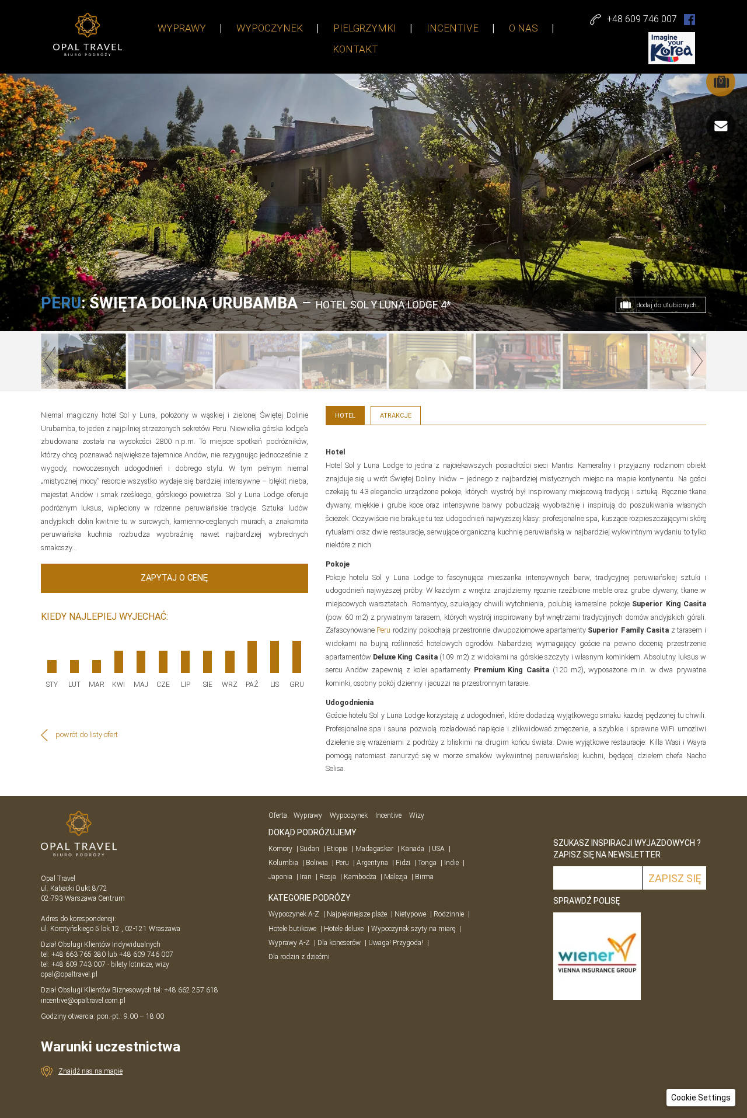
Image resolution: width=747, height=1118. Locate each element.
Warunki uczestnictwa (110, 1047)
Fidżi (403, 863)
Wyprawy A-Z (289, 943)
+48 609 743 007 (78, 964)
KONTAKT (355, 49)
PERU (61, 303)
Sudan (309, 849)
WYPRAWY (182, 28)
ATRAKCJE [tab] (395, 415)
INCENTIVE (453, 28)
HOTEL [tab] (345, 415)
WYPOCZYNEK (269, 28)
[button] (700, 1097)
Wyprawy (308, 815)
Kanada (412, 849)
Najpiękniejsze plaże (357, 914)
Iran (306, 877)
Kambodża (360, 877)
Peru (383, 630)
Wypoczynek (349, 815)
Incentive (388, 815)
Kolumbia (283, 863)
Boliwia (317, 863)
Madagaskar (374, 849)
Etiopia (337, 849)
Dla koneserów (339, 943)
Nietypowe (410, 914)
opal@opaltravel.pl (69, 974)
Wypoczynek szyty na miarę (413, 929)
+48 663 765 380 (78, 954)
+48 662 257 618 (192, 990)
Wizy (416, 815)
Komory (280, 849)
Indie (451, 863)
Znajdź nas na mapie (90, 1071)
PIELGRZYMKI (364, 28)
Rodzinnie (449, 914)
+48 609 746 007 (146, 954)
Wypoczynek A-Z (293, 914)
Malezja (395, 877)
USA (438, 849)
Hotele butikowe (292, 929)
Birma (424, 877)
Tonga (427, 863)
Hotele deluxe (344, 929)
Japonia (280, 877)
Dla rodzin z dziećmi (299, 957)
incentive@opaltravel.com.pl (83, 1001)
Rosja (327, 877)
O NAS (523, 28)
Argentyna (372, 863)
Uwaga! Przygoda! (395, 943)
